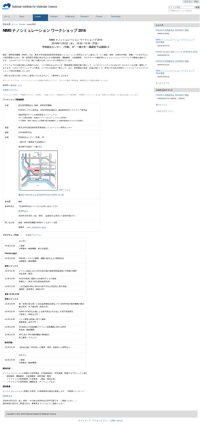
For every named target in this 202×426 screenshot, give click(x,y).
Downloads (116, 16)
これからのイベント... (165, 111)
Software (54, 16)
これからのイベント (164, 90)
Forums (99, 16)
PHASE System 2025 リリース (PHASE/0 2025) (176, 52)
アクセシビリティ (100, 420)
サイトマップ (84, 420)
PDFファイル (64, 190)
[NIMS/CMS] (29, 6)
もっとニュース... (163, 83)
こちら (19, 85)
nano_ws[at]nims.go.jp (36, 227)
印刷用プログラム (10, 90)
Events (38, 16)
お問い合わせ (116, 420)
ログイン (188, 1)
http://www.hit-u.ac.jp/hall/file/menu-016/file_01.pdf (42, 195)
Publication (70, 16)
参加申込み (23, 211)
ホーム (7, 16)
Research (85, 16)
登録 (196, 1)
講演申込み (7, 396)
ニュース (159, 25)
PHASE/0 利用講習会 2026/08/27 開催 (172, 30)
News (22, 16)
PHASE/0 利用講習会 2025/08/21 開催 (172, 61)
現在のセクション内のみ (181, 11)
